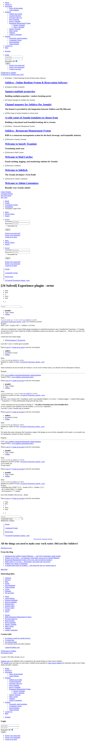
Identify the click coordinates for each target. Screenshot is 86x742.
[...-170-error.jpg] (15, 340)
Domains (8, 591)
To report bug (9, 640)
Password (8, 223)
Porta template (9, 621)
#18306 (28, 320)
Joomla (6, 663)
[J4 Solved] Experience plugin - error (17, 280)
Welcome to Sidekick (16, 170)
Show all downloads (16, 8)
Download (8, 6)
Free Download (6, 195)
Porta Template (14, 19)
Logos (7, 589)
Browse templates (11, 602)
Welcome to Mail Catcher (19, 157)
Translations (9, 207)
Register (7, 51)
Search (7, 216)
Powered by (38, 539)
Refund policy (9, 604)
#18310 (15, 360)
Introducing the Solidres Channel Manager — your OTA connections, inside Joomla (33, 556)
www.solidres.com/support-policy (23, 377)
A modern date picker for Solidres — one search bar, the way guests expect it (30, 565)
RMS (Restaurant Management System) (18, 617)
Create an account (15, 69)
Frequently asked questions (18, 38)
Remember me (12, 226)
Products (8, 12)
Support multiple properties (20, 91)
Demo (7, 596)
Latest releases (14, 10)
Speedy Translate (15, 29)
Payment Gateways (15, 17)
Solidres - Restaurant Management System (28, 130)
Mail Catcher (13, 31)
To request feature (11, 642)
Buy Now (4, 197)
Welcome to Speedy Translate (21, 143)
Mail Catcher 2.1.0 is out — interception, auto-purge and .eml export (27, 562)
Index (7, 212)
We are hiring (9, 593)
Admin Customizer (15, 34)
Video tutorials (14, 44)
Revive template (10, 622)
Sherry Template (18, 27)
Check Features (6, 192)
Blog (6, 48)
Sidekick (12, 33)
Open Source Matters (55, 663)
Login (7, 55)
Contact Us (8, 46)
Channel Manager (15, 16)
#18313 (15, 425)
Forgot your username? (17, 67)
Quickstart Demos (7, 194)
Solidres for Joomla (15, 14)
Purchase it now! (6, 548)
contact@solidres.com (12, 647)
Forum (7, 203)
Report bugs (9, 277)
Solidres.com (5, 661)
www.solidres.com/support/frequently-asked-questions (23, 375)
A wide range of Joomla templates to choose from (31, 117)
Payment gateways (11, 619)
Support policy (10, 606)
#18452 (15, 482)
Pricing (7, 615)
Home (7, 2)
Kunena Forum (47, 539)
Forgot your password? (17, 65)
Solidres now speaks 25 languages (16, 563)
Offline (7, 314)
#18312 (28, 393)
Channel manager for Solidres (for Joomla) (28, 104)
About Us (8, 4)
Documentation (14, 42)
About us (8, 578)
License (7, 609)
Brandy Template (19, 25)
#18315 (15, 460)
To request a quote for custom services (17, 638)
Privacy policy (10, 608)
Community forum (15, 40)
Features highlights (11, 600)
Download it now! (7, 653)
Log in (8, 63)
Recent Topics (9, 214)
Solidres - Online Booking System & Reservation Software (36, 82)
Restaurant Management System (20, 23)
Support (7, 36)
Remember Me (10, 61)
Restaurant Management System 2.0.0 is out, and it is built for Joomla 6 (28, 560)
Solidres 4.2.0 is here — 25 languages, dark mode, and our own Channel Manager (32, 558)
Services (8, 580)
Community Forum (11, 205)
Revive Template (14, 21)
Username (8, 221)
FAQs (7, 611)
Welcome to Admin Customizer (22, 183)
